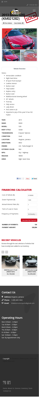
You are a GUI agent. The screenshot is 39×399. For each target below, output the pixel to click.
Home (5, 388)
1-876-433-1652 (33, 5)
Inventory (24, 388)
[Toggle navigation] (34, 10)
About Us (11, 388)
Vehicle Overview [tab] (19, 69)
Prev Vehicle (8, 23)
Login (5, 1)
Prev (3, 252)
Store (30, 388)
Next (6, 252)
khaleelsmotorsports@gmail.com (22, 303)
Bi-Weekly (31, 214)
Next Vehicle (17, 23)
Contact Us (7, 391)
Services (18, 388)
